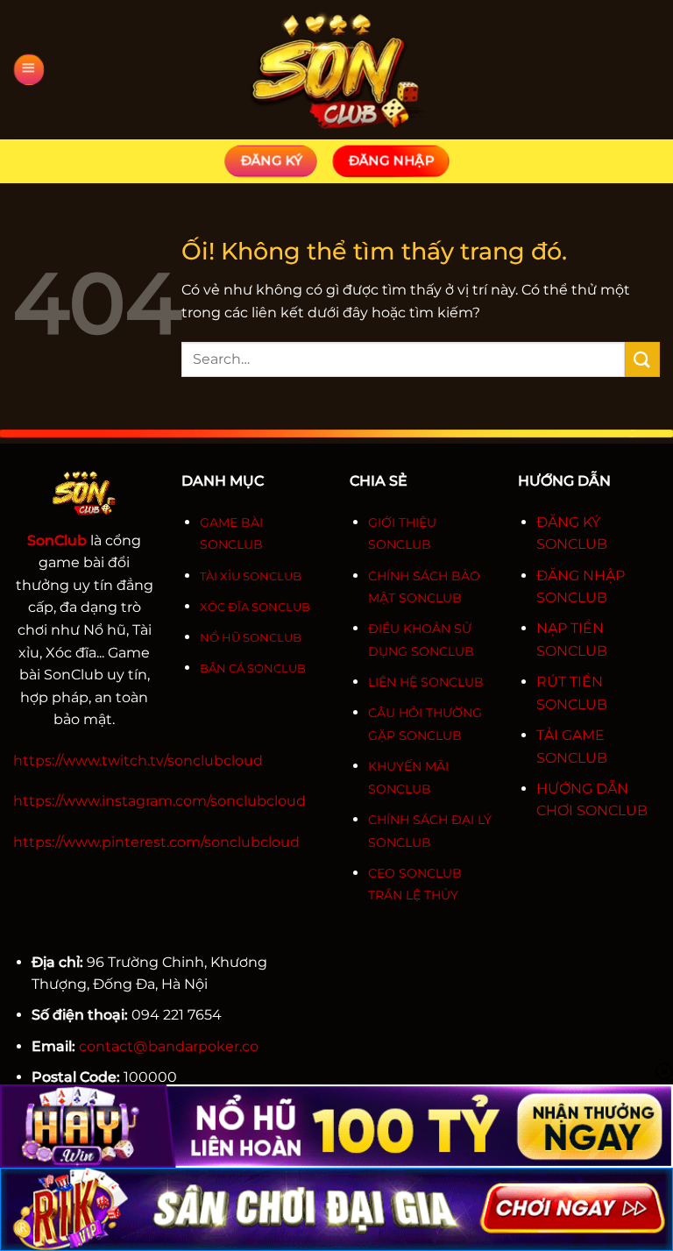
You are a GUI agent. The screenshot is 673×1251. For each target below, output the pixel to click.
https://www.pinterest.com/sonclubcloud (156, 842)
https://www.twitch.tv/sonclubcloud (138, 760)
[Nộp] (642, 359)
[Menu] (28, 69)
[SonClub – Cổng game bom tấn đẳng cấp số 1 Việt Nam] (336, 70)
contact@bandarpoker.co (169, 1046)
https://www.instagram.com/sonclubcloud (159, 801)
